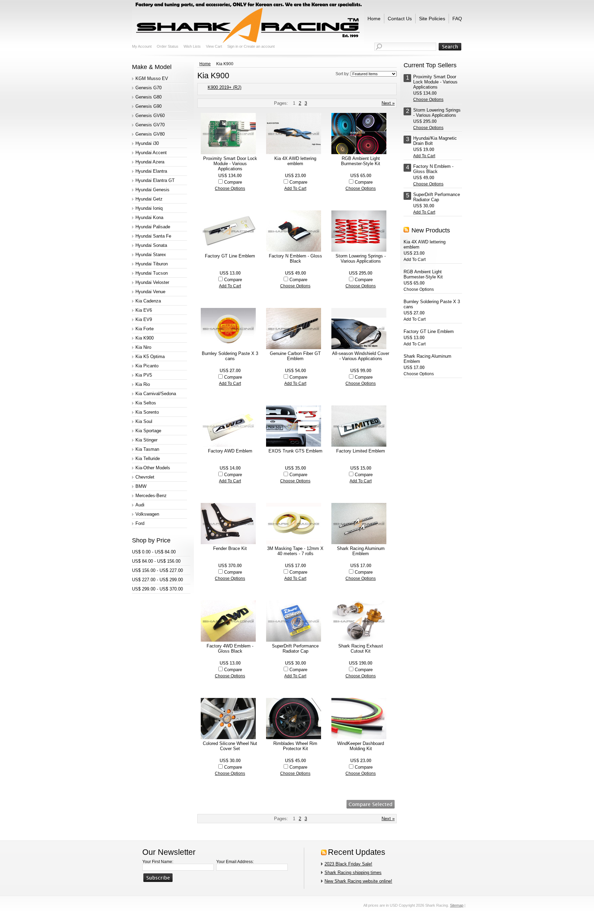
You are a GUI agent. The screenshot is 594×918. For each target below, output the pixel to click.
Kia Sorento (147, 412)
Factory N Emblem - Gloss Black (295, 258)
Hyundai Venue (150, 291)
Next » (388, 103)
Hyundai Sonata (151, 245)
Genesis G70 (148, 87)
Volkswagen (147, 514)
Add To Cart (295, 188)
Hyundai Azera (149, 161)
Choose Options (230, 188)
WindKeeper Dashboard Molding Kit (360, 746)
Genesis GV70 (150, 124)
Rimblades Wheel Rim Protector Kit (295, 746)
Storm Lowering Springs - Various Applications (361, 258)
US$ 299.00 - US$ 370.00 (157, 589)
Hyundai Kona (149, 217)
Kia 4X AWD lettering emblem (295, 161)
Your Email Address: (235, 862)
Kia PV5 (143, 375)
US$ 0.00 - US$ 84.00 (154, 551)
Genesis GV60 (150, 115)
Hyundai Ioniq (149, 208)
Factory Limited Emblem (360, 451)
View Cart (214, 46)
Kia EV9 (143, 319)
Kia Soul (143, 421)
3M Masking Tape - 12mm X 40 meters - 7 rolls (295, 551)
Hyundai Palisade (152, 226)
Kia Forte (144, 328)
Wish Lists (192, 46)
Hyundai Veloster (152, 282)
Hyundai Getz (149, 199)
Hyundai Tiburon (151, 263)
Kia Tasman (147, 449)
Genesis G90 (148, 106)
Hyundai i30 (147, 143)
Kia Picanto (146, 365)
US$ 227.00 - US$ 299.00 (157, 579)
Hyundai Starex (150, 254)
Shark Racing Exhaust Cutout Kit (360, 648)
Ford (139, 523)
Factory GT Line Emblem (230, 256)
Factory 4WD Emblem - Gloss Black (230, 648)
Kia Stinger (146, 440)
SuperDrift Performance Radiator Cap (295, 648)
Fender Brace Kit (230, 548)
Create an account (259, 46)
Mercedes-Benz (151, 495)
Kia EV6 (143, 310)
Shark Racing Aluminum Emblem (361, 551)
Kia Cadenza (148, 300)
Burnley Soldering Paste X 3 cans (230, 356)
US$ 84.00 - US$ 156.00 (156, 561)
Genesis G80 (148, 97)
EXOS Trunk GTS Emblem (295, 451)
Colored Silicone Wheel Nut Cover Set (230, 746)
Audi (139, 504)
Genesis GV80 (150, 134)
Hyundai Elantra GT (155, 180)
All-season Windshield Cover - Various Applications (360, 356)
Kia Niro (143, 347)
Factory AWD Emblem (230, 451)
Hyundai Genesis (152, 189)
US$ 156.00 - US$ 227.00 (157, 570)
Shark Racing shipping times (353, 872)
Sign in (232, 46)
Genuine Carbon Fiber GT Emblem (295, 356)
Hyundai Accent (151, 152)
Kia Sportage (148, 430)
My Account (142, 46)
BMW (140, 486)
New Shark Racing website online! (358, 881)
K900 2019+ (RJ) (224, 87)
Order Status (167, 46)
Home (205, 64)
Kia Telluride (147, 458)
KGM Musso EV (151, 78)
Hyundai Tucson (151, 273)
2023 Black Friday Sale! (348, 864)
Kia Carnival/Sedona (155, 393)
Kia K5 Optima (150, 356)
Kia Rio (142, 384)
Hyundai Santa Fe (153, 236)
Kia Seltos (145, 402)
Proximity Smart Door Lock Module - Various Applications (230, 163)
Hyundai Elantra (151, 171)
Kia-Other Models (152, 467)
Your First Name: (157, 862)
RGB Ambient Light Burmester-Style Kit (360, 161)
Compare (233, 182)
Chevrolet (144, 477)
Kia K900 (144, 338)
